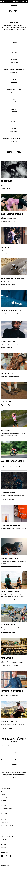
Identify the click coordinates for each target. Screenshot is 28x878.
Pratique (3, 756)
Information (4, 813)
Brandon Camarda (14, 62)
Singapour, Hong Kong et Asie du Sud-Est (14, 69)
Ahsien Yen (14, 82)
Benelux (14, 128)
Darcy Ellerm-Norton (14, 92)
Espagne (14, 119)
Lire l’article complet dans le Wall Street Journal (12, 466)
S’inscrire (14, 765)
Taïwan (14, 79)
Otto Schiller (14, 52)
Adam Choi (14, 111)
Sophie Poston (14, 141)
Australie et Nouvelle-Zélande (14, 89)
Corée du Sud (14, 109)
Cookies (14, 777)
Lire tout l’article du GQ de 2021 (8, 499)
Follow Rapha (4, 852)
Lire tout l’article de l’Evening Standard (10, 599)
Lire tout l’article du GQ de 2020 (8, 532)
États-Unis (14, 59)
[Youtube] (10, 856)
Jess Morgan (14, 42)
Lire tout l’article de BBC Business (9, 728)
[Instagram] (6, 856)
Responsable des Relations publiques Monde (14, 138)
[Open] (1, 5)
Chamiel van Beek (14, 131)
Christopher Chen (14, 72)
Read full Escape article (6, 347)
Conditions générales (16, 772)
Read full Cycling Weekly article (8, 221)
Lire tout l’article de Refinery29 (8, 632)
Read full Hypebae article (7, 253)
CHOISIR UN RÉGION (5, 862)
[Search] (21, 5)
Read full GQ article (5, 188)
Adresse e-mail (5, 745)
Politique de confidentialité (19, 774)
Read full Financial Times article (8, 316)
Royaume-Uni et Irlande (14, 40)
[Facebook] (2, 856)
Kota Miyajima (14, 101)
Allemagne (14, 50)
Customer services (6, 788)
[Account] (24, 5)
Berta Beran (14, 121)
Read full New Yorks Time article (8, 284)
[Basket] (26, 5)
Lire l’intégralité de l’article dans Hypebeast (11, 566)
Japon (14, 99)
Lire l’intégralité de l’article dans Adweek (10, 665)
